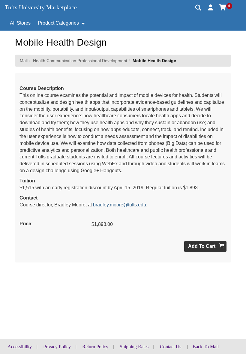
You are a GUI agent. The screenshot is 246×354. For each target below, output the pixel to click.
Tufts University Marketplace (41, 7)
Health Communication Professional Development (80, 60)
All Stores (20, 23)
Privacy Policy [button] (57, 346)
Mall (24, 60)
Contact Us (170, 346)
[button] (211, 7)
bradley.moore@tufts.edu (119, 204)
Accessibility (20, 346)
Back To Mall (206, 346)
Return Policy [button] (95, 346)
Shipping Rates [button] (134, 346)
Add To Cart (202, 246)
